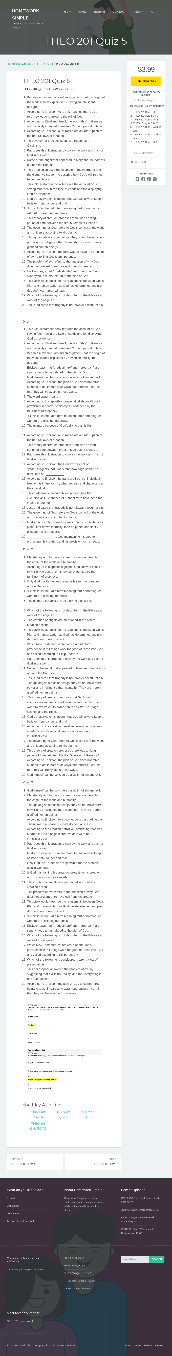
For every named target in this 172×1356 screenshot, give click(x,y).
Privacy (147, 1345)
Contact (119, 11)
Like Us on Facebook (22, 1221)
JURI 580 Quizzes (74, 1258)
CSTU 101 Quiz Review (77, 1288)
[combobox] (146, 100)
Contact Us (13, 1205)
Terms (137, 1345)
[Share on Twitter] (137, 179)
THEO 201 (43, 63)
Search (99, 11)
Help (137, 11)
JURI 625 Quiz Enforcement (136, 1209)
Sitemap (158, 1345)
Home (82, 11)
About (128, 1345)
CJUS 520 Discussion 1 (20, 1321)
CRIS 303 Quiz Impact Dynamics (25, 1269)
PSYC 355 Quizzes (75, 1265)
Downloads (25, 63)
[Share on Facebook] (143, 179)
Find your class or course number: (146, 93)
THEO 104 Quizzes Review (79, 1280)
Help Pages (13, 1213)
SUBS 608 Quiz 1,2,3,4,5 (78, 1273)
